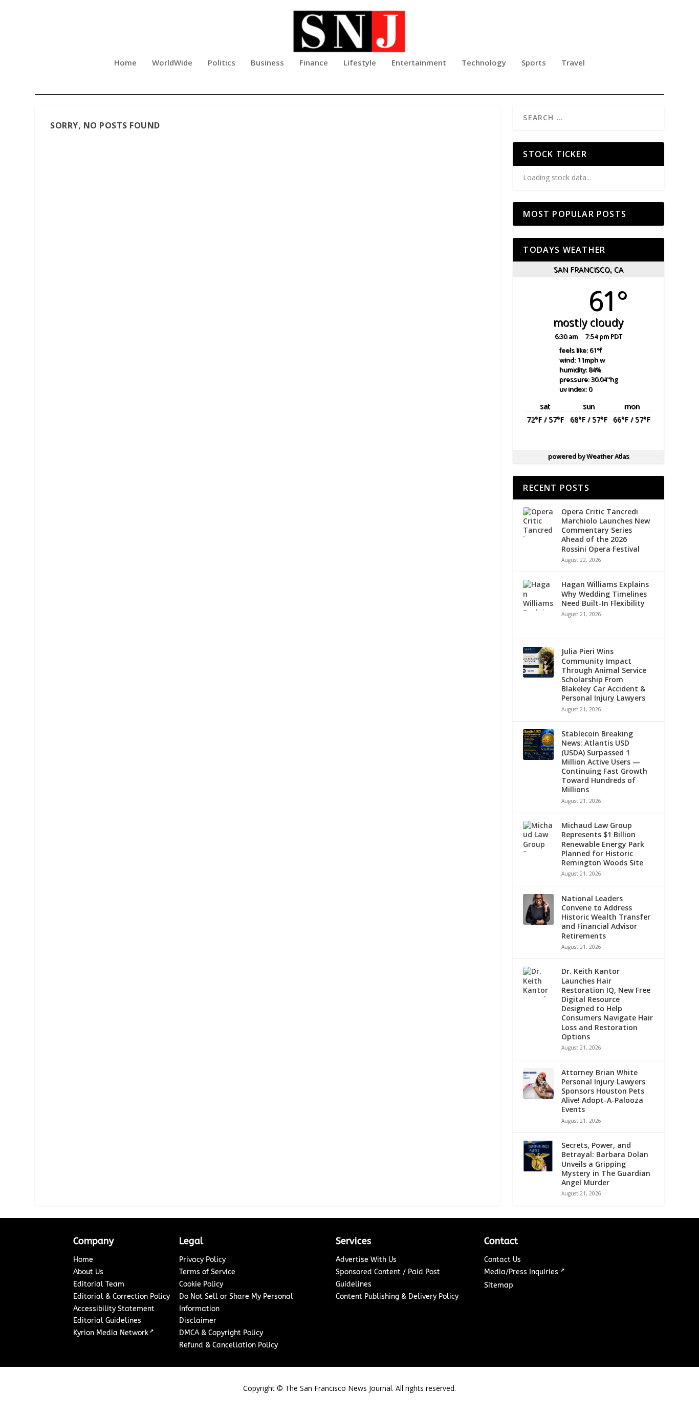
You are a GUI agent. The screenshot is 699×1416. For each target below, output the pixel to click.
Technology (484, 63)
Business (267, 63)
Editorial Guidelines (107, 1320)
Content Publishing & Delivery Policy (397, 1296)
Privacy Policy (202, 1259)
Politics (221, 63)
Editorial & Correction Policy (121, 1296)
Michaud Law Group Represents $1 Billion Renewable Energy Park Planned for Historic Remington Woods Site (602, 844)
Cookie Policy (201, 1284)
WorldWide (172, 63)
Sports (533, 63)
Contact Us (502, 1259)
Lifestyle (359, 63)
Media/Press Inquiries (522, 1272)
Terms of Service (207, 1272)
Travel (573, 63)
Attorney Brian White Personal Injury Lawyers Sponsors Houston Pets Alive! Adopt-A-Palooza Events (603, 1091)
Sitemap (498, 1285)
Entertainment (418, 63)
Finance (313, 63)
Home (125, 63)
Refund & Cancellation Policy (228, 1345)
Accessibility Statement (114, 1308)
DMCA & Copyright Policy (221, 1332)
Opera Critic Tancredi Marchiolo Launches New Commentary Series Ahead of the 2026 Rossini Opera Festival (605, 530)
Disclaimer (197, 1320)
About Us (88, 1272)
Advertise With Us (366, 1259)
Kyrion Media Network (110, 1332)
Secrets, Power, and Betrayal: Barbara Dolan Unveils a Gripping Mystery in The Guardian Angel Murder (605, 1164)
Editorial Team (98, 1284)
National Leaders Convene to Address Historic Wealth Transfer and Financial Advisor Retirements (605, 917)
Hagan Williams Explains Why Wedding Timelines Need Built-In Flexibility (605, 593)
